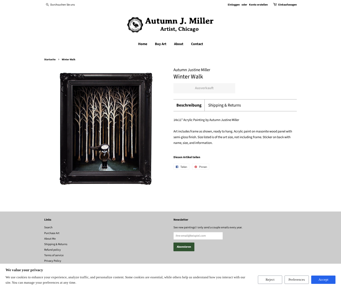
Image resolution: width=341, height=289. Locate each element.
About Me (50, 239)
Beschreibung (188, 105)
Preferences (297, 279)
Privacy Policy (52, 261)
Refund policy (52, 250)
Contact (197, 44)
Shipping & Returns (224, 105)
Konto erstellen (258, 5)
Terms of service (54, 255)
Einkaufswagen (287, 5)
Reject (270, 279)
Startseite (50, 59)
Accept (323, 279)
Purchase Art (51, 233)
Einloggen (234, 5)
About (178, 44)
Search (48, 227)
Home (142, 44)
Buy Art (160, 44)
